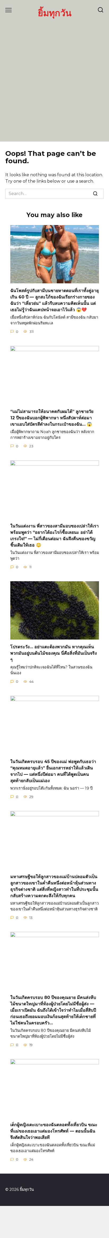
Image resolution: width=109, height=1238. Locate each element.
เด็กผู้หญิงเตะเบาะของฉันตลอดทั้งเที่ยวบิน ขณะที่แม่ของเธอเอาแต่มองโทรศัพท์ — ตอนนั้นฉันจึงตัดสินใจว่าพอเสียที (53, 1131)
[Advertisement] (54, 79)
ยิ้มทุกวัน (54, 13)
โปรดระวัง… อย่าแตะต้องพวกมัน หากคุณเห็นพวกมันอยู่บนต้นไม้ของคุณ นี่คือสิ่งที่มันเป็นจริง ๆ (53, 653)
